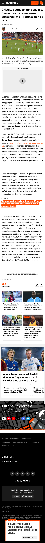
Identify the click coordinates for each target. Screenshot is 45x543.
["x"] (18, 418)
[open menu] (2, 3)
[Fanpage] (22, 480)
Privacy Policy (26, 439)
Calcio (4, 279)
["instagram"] (9, 418)
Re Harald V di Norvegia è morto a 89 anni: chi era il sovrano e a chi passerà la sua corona (22, 528)
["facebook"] (23, 418)
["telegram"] (28, 418)
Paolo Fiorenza (17, 29)
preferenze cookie (8, 445)
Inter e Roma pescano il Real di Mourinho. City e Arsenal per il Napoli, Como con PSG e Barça (20, 377)
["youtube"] (13, 418)
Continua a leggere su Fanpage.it (22, 274)
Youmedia (5, 439)
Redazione (35, 442)
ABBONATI (34, 3)
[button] (41, 29)
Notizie (9, 279)
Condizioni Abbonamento (21, 442)
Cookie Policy (6, 442)
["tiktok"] (4, 418)
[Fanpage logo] (12, 3)
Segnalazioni (14, 439)
